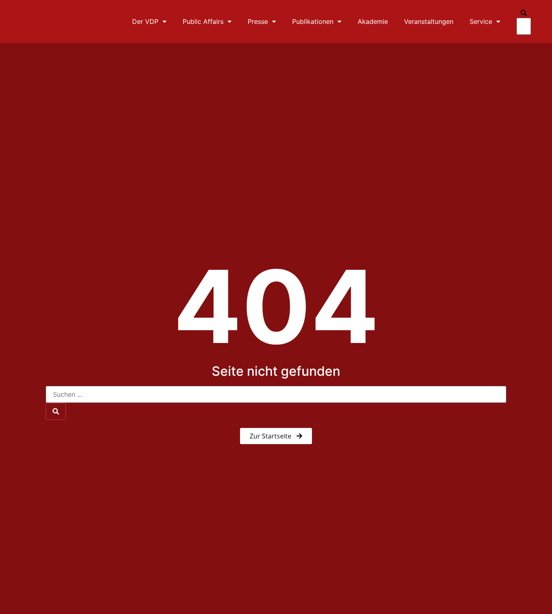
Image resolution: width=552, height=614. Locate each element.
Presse (258, 21)
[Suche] (56, 411)
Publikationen (312, 21)
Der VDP (145, 21)
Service (481, 21)
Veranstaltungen (428, 21)
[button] (523, 13)
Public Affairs (203, 21)
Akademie (373, 21)
